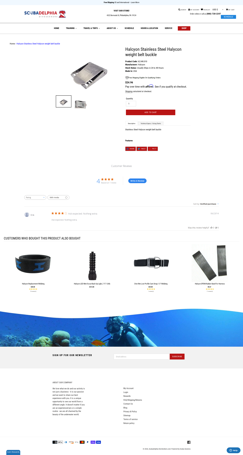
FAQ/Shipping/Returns (132, 400)
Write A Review (137, 181)
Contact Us (128, 403)
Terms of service (130, 419)
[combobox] (35, 197)
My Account (128, 388)
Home (12, 43)
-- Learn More (134, 2)
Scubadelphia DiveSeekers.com (160, 449)
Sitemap (126, 415)
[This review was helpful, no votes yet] (211, 227)
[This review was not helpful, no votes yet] (216, 227)
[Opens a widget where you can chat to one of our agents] (233, 450)
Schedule (228, 16)
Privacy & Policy (130, 411)
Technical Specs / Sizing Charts (151, 123)
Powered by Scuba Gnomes (180, 449)
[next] (236, 268)
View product (33, 265)
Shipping (128, 91)
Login (125, 392)
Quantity (129, 98)
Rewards (127, 396)
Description (131, 123)
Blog (125, 407)
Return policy (128, 423)
